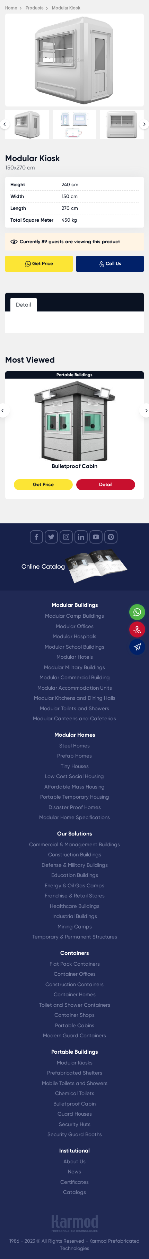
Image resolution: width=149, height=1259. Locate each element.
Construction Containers (74, 984)
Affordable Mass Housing (74, 787)
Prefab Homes (74, 756)
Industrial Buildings (74, 916)
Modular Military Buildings (74, 667)
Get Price (43, 485)
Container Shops (74, 1015)
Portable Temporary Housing (74, 797)
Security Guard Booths (74, 1134)
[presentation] (5, 124)
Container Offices (75, 974)
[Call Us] (137, 629)
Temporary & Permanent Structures (74, 937)
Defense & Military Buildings (75, 865)
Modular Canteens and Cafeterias (74, 718)
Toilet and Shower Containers (74, 1005)
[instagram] (66, 537)
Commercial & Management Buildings (74, 844)
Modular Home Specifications (74, 817)
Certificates (74, 1182)
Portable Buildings (74, 374)
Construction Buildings (74, 855)
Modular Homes (74, 734)
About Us (74, 1161)
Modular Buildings (75, 605)
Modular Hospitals (74, 636)
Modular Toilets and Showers (74, 708)
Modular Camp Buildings (74, 616)
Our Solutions (74, 833)
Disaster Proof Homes (75, 807)
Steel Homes (74, 746)
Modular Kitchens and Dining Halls (74, 698)
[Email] (137, 647)
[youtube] (96, 537)
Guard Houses (75, 1114)
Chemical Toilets (74, 1093)
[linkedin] (81, 537)
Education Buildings (74, 875)
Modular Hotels (74, 657)
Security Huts (74, 1124)
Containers (74, 953)
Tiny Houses (75, 766)
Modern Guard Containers (74, 1035)
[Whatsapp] (137, 612)
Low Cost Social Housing (74, 776)
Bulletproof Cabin (74, 466)
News (74, 1172)
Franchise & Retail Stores (75, 896)
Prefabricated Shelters (74, 1073)
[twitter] (51, 537)
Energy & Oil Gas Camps (74, 885)
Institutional (74, 1150)
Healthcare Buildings (74, 906)
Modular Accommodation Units (74, 688)
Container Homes (75, 994)
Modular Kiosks (75, 1063)
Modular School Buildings (74, 647)
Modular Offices (75, 626)
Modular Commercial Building (75, 677)
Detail (105, 485)
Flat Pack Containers (75, 964)
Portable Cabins (74, 1025)
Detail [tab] (23, 304)
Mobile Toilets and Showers (74, 1083)
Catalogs (74, 1192)
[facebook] (36, 537)
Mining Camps (75, 927)
